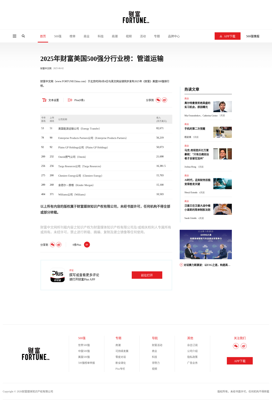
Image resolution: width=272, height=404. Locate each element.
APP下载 (229, 36)
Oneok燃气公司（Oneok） (73, 157)
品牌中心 (174, 36)
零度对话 (120, 357)
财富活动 (157, 345)
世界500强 (84, 345)
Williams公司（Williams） (72, 194)
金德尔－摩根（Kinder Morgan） (76, 185)
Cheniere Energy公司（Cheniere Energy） (81, 175)
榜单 (72, 36)
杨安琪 (187, 137)
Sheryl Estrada (190, 192)
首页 (43, 36)
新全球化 (120, 363)
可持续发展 (121, 351)
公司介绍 (192, 351)
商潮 (115, 36)
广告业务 (192, 363)
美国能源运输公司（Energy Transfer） (79, 128)
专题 (157, 36)
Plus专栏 (120, 368)
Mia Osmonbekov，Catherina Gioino (201, 115)
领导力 (156, 363)
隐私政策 (192, 357)
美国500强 (84, 357)
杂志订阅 (192, 345)
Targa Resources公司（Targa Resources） (80, 166)
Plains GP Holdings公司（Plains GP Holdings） (83, 147)
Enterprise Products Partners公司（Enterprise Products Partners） (93, 138)
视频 (129, 36)
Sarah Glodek (190, 218)
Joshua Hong (190, 167)
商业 (87, 36)
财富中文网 (45, 68)
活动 (143, 36)
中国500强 (84, 351)
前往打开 (147, 275)
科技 (101, 36)
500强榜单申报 (86, 363)
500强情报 (252, 36)
